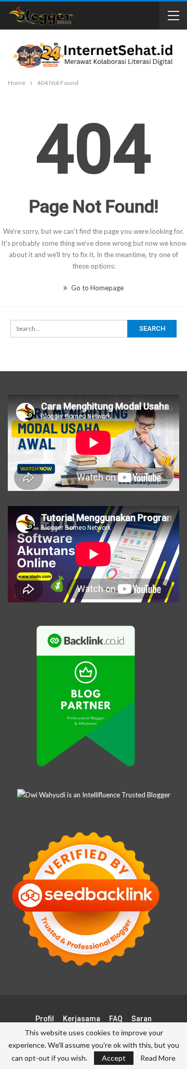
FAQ (116, 1019)
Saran (141, 1019)
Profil (44, 1019)
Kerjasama (81, 1019)
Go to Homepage (97, 288)
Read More (158, 1058)
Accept (114, 1057)
